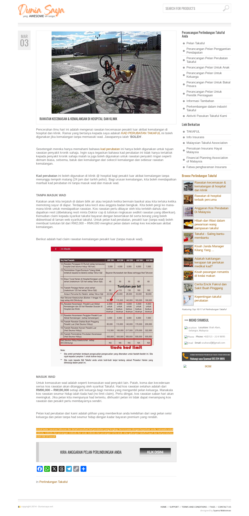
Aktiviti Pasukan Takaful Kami (206, 116)
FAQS (212, 507)
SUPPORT (174, 507)
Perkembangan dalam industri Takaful (206, 108)
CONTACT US (224, 507)
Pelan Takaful (195, 43)
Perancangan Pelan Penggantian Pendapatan (208, 50)
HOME (164, 507)
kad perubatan (110, 149)
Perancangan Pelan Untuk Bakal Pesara (208, 84)
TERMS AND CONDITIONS (194, 507)
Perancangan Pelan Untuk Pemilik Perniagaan (204, 93)
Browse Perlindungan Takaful (199, 175)
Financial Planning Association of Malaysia (207, 159)
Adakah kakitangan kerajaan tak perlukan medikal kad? (209, 262)
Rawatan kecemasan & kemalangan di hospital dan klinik (78, 118)
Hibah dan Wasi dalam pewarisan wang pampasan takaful (209, 224)
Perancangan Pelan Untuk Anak (207, 67)
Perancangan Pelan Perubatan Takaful (207, 60)
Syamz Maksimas (222, 510)
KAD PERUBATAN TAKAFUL (140, 133)
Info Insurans (195, 137)
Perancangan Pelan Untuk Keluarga (204, 74)
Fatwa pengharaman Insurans (206, 167)
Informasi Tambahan (200, 101)
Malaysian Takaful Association (206, 143)
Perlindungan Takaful (53, 482)
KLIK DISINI (155, 452)
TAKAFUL (193, 131)
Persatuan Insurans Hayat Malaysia (204, 150)
